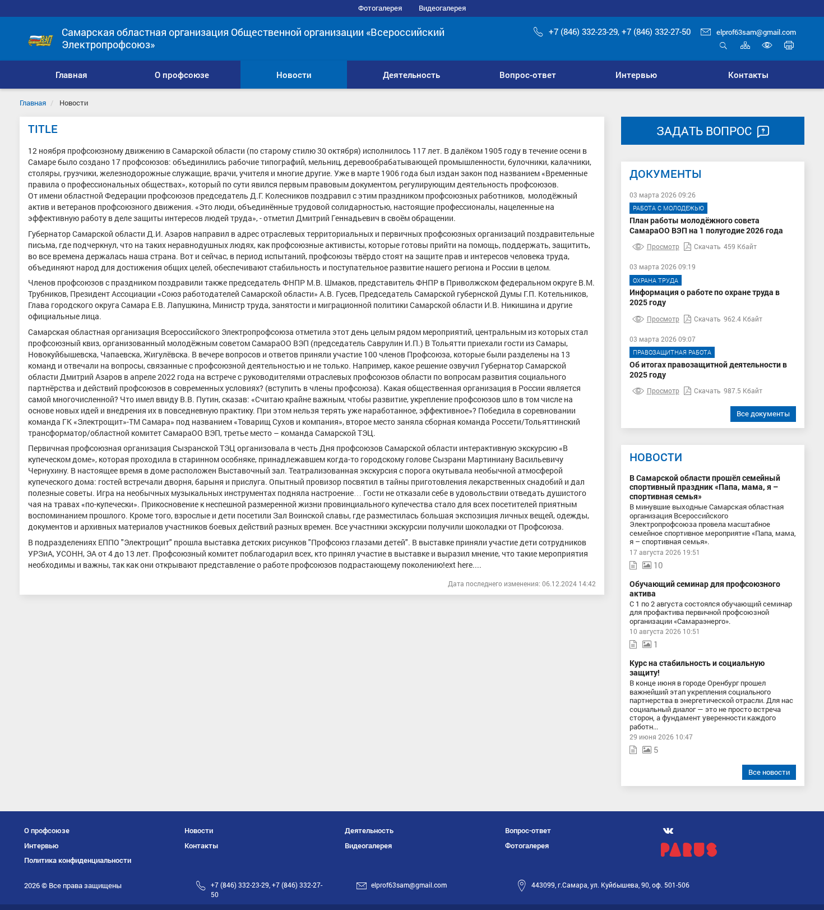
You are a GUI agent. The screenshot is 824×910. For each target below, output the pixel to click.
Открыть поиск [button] (723, 51)
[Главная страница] (40, 39)
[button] (181, 75)
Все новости (769, 772)
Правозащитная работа (672, 352)
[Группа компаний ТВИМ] (732, 850)
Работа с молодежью (668, 208)
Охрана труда (655, 280)
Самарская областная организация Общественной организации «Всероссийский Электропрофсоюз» (253, 38)
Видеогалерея (442, 8)
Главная (33, 103)
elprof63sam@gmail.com (756, 32)
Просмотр (663, 246)
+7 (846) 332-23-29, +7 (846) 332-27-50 (620, 31)
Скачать (707, 246)
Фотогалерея (380, 8)
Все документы (763, 413)
